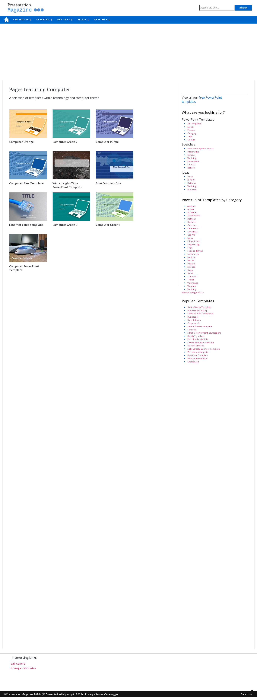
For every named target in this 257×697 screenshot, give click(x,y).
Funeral (191, 164)
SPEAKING (44, 19)
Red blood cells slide (197, 339)
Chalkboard (193, 361)
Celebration (193, 228)
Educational (193, 241)
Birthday (191, 183)
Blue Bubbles (194, 320)
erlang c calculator (23, 668)
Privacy (89, 694)
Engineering (193, 244)
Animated (192, 212)
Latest (190, 126)
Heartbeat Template (197, 355)
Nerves (191, 167)
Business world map (197, 310)
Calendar (191, 225)
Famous (191, 154)
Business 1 (192, 316)
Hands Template (195, 336)
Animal (190, 209)
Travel (190, 279)
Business (191, 189)
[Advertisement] (128, 51)
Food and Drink (195, 250)
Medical (191, 257)
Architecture (193, 215)
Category (191, 133)
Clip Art (191, 234)
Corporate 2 (193, 323)
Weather (191, 286)
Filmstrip (191, 329)
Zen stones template (197, 352)
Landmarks (192, 254)
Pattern (191, 263)
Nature (190, 260)
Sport (190, 273)
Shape (190, 270)
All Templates (194, 123)
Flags (189, 247)
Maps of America (195, 345)
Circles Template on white (200, 342)
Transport (192, 276)
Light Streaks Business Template (203, 348)
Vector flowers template (199, 326)
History (191, 179)
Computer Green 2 (64, 142)
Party (190, 176)
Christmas (192, 231)
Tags (189, 136)
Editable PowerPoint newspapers (204, 332)
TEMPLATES (22, 19)
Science (191, 266)
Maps (190, 238)
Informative (193, 151)
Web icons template (197, 358)
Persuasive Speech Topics (200, 148)
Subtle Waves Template (199, 307)
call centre (18, 663)
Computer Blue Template (26, 183)
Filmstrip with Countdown (200, 313)
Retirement (193, 161)
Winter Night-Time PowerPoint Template (67, 185)
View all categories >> (193, 292)
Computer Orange (21, 142)
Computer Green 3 (64, 225)
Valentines (192, 282)
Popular (191, 130)
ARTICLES (64, 19)
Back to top (247, 694)
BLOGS (83, 19)
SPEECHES (101, 19)
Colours (191, 139)
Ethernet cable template (26, 225)
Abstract (191, 206)
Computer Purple (107, 142)
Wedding (191, 158)
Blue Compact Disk (108, 183)
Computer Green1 (108, 225)
